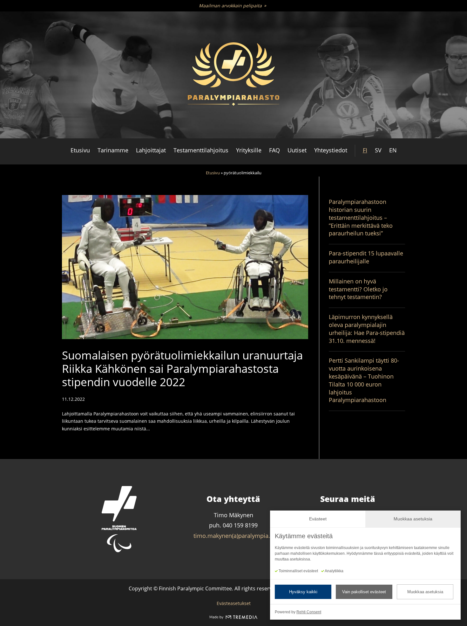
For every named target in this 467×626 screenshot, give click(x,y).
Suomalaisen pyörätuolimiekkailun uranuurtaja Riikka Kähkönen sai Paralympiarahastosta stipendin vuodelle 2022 (182, 368)
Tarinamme (113, 150)
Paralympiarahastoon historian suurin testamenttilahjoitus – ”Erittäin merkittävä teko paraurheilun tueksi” (361, 217)
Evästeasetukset (234, 603)
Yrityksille (248, 150)
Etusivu (80, 150)
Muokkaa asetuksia (425, 591)
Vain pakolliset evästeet (364, 591)
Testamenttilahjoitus (200, 150)
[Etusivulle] (233, 75)
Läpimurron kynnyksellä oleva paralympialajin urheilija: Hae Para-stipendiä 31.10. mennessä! (367, 328)
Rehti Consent (308, 612)
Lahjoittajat (151, 150)
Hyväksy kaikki (303, 591)
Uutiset (297, 150)
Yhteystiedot (330, 150)
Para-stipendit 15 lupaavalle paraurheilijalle (366, 257)
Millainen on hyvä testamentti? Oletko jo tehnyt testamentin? (358, 289)
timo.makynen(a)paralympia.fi (233, 535)
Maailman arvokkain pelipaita (230, 6)
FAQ (274, 150)
